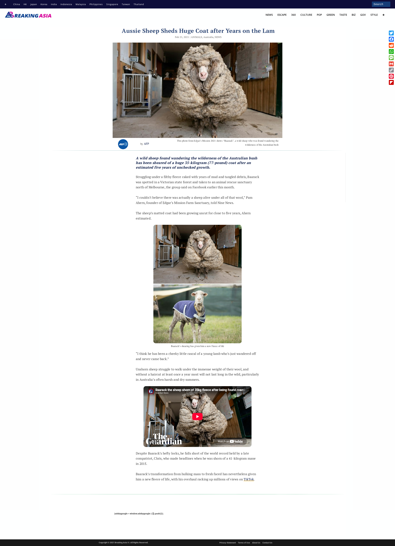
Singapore (112, 4)
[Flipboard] (391, 82)
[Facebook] (391, 39)
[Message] (391, 58)
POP (319, 15)
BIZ (354, 15)
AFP (146, 143)
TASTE (343, 15)
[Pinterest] (391, 76)
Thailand (139, 4)
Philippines (96, 4)
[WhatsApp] (391, 51)
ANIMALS (196, 37)
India (54, 4)
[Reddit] (391, 45)
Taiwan (126, 4)
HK (25, 4)
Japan (33, 4)
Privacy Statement (227, 543)
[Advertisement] (78, 186)
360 (293, 15)
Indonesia (66, 4)
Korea (44, 4)
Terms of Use (244, 543)
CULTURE (306, 15)
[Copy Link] (391, 70)
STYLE (374, 15)
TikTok (249, 479)
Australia (208, 37)
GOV (363, 15)
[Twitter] (391, 33)
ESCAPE (282, 15)
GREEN (330, 15)
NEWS (269, 15)
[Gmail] (391, 64)
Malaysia (81, 4)
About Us (256, 543)
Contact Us (267, 543)
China (16, 4)
